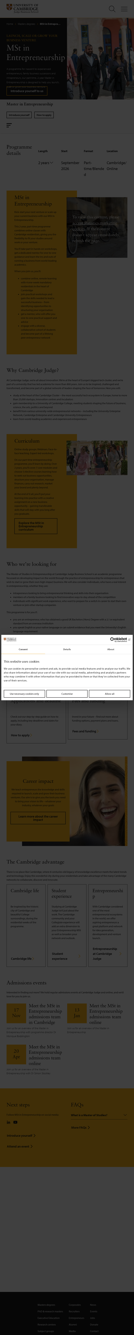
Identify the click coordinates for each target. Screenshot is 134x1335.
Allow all (109, 693)
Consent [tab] (23, 649)
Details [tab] (67, 649)
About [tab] (110, 649)
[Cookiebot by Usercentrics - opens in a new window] (116, 639)
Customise (67, 693)
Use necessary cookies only (24, 693)
